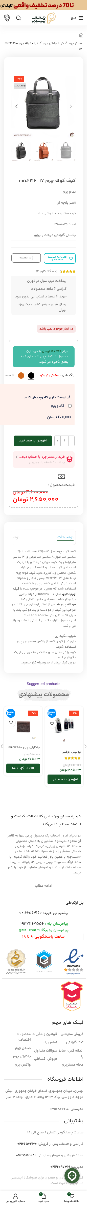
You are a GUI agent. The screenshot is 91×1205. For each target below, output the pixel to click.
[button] (71, 106)
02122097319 (60, 1167)
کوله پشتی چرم (53, 43)
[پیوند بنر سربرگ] (43, 5)
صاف (8, 375)
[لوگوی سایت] (43, 17)
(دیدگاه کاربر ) (46, 271)
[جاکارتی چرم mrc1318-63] (23, 726)
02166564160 (30, 913)
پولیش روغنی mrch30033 (71, 754)
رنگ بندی (68, 375)
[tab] (65, 537)
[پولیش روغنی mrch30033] (64, 728)
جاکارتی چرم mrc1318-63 (24, 749)
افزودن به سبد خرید (33, 440)
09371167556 (31, 924)
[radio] (31, 375)
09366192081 (26, 1155)
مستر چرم (75, 43)
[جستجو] (18, 18)
